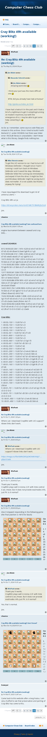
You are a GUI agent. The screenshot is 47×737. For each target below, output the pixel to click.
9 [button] (27, 46)
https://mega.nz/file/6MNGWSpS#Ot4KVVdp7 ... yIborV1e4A (21, 457)
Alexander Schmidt (17, 78)
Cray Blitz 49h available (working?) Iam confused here (21, 224)
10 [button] (30, 46)
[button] (13, 46)
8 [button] (24, 46)
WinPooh (11, 446)
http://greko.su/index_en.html (20, 104)
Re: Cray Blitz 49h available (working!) (18, 61)
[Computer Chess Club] (23, 8)
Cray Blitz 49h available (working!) (18, 33)
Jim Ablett (11, 73)
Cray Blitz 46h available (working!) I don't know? (19, 623)
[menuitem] (5, 20)
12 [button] (38, 46)
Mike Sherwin (13, 160)
